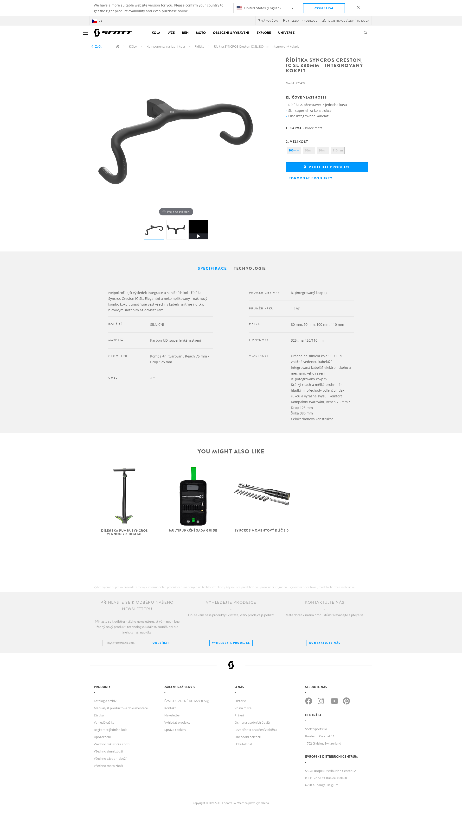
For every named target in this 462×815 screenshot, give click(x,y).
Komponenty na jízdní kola (166, 46)
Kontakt (170, 708)
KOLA (133, 46)
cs (101, 21)
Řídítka (199, 46)
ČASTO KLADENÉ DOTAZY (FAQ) (186, 701)
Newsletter (172, 715)
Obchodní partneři (248, 737)
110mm (338, 150)
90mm (309, 150)
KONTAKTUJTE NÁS (324, 643)
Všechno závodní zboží (110, 758)
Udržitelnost (243, 744)
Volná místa (243, 708)
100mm (294, 150)
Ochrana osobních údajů (252, 722)
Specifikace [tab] (212, 268)
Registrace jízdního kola (110, 729)
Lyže (171, 32)
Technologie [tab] (250, 268)
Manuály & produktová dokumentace (121, 708)
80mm (323, 150)
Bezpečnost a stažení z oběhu (256, 729)
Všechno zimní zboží (108, 751)
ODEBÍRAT (161, 643)
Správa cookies (175, 729)
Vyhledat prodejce (329, 167)
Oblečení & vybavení (231, 32)
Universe (286, 32)
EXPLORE (264, 32)
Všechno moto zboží (108, 766)
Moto (201, 32)
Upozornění (102, 737)
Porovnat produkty (311, 178)
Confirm (324, 8)
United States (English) (262, 8)
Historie (240, 701)
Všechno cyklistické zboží (111, 744)
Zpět (98, 46)
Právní (239, 715)
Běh (185, 32)
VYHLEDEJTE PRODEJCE (231, 643)
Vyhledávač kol (104, 722)
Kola (156, 32)
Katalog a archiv (105, 701)
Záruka (99, 715)
